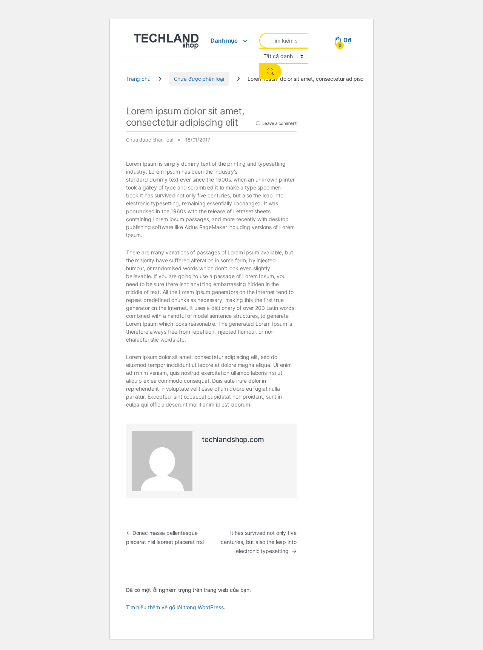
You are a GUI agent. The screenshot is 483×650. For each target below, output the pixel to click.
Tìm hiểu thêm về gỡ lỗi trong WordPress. (175, 607)
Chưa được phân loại (199, 78)
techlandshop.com (233, 439)
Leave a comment (279, 123)
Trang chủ (138, 78)
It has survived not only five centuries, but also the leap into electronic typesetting (258, 542)
